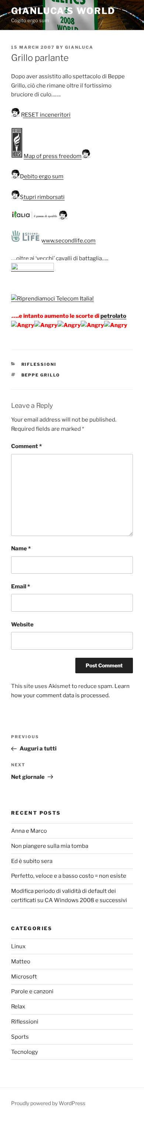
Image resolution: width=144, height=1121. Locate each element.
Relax (18, 1006)
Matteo (20, 961)
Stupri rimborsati (42, 197)
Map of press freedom (53, 156)
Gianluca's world (63, 11)
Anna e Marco (29, 831)
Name (21, 548)
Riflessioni (39, 364)
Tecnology (24, 1052)
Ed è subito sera (31, 861)
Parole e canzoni (32, 991)
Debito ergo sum (42, 176)
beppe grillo (41, 375)
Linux (18, 946)
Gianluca (79, 47)
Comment (26, 446)
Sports (20, 1037)
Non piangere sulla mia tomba (49, 846)
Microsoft (24, 976)
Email (20, 586)
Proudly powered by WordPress (48, 1103)
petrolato (113, 316)
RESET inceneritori (45, 114)
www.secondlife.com (68, 240)
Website (22, 624)
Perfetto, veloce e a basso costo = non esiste (68, 876)
